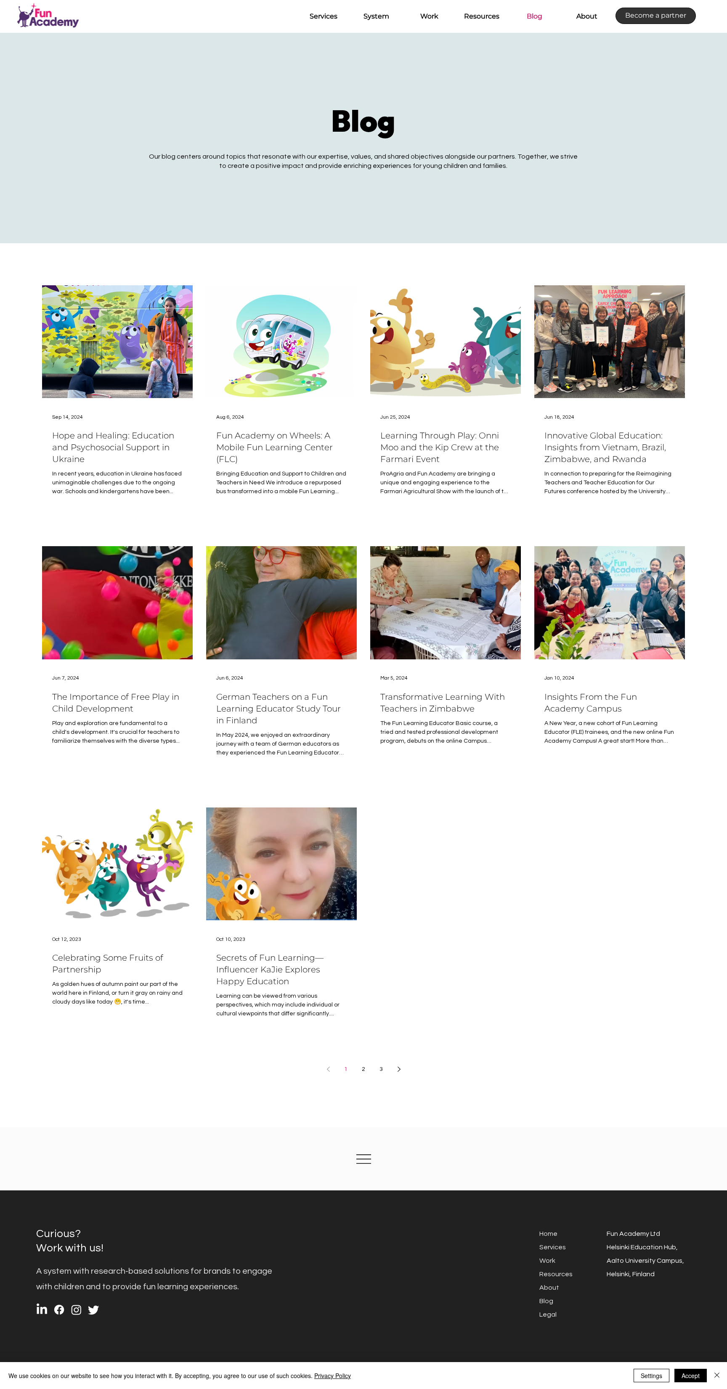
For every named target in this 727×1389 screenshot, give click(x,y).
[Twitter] (93, 1309)
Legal (548, 1314)
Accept (691, 1375)
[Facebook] (59, 1309)
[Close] (717, 1375)
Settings (651, 1375)
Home (548, 1233)
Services (552, 1247)
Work (547, 1260)
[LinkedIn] (41, 1309)
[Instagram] (76, 1309)
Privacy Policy (332, 1375)
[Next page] (398, 1069)
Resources (556, 1274)
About (549, 1287)
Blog (546, 1301)
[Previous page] (328, 1069)
